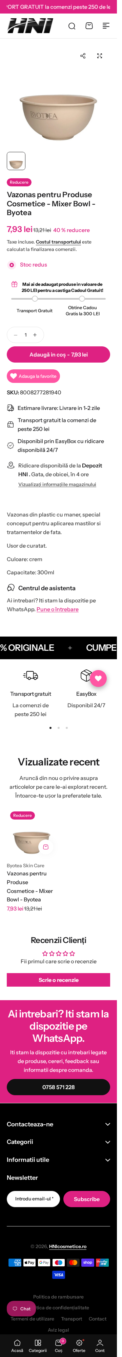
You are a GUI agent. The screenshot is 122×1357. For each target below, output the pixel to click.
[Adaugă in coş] (45, 847)
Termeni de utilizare (32, 1319)
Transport (71, 1319)
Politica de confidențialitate (58, 1308)
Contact (97, 1319)
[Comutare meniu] (106, 25)
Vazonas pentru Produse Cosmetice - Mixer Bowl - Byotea (30, 886)
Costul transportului (58, 242)
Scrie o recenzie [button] (59, 979)
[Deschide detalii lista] (98, 678)
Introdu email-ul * (34, 1199)
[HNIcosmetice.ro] (30, 25)
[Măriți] (58, 96)
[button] (83, 56)
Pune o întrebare (58, 609)
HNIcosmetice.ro (67, 1246)
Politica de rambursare (58, 1297)
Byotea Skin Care (25, 865)
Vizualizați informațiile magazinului (57, 484)
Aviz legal (58, 1330)
